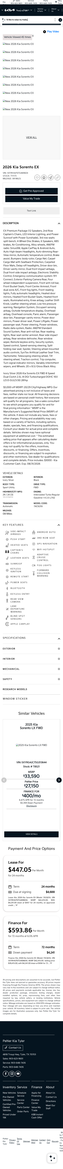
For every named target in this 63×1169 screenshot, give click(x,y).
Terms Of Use (19, 1141)
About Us (50, 1093)
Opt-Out (49, 1141)
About (50, 1087)
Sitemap (26, 1141)
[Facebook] (6, 1074)
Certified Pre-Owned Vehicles (9, 1107)
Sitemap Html (34, 1141)
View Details (31, 834)
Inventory (9, 1087)
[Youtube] (18, 1074)
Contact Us (14, 1047)
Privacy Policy (12, 1141)
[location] (56, 2)
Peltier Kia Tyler (5, 1141)
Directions (51, 1101)
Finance (37, 1087)
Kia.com (55, 1141)
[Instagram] (12, 1074)
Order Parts (23, 1111)
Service (22, 1087)
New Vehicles (9, 1093)
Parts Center (23, 1107)
